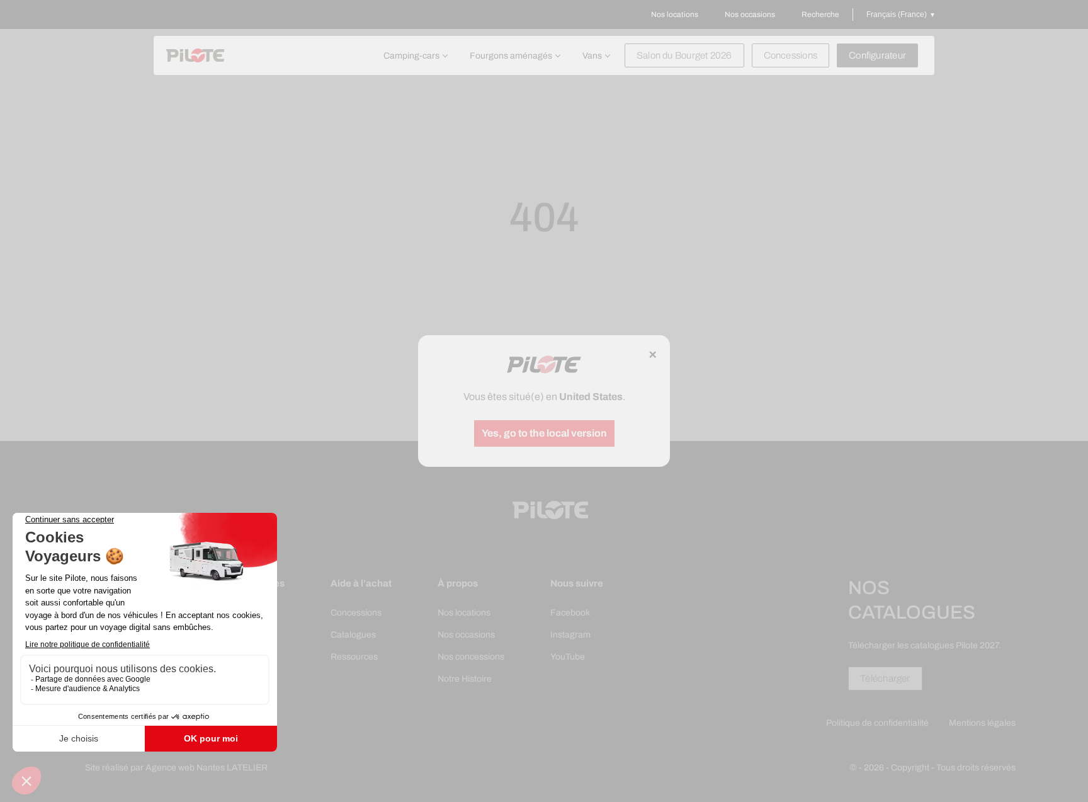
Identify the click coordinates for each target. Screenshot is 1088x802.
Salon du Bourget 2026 (684, 55)
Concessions (790, 55)
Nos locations (674, 14)
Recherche (820, 14)
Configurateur (877, 55)
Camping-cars (411, 55)
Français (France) (896, 14)
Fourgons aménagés (511, 55)
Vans (592, 55)
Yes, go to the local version (544, 433)
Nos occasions (750, 14)
